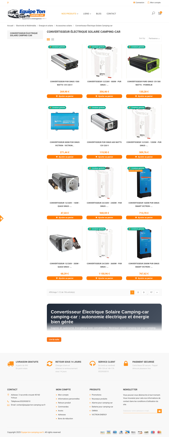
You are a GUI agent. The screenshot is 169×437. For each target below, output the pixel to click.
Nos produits (69, 13)
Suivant (157, 292)
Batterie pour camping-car (102, 407)
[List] (52, 39)
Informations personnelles (69, 399)
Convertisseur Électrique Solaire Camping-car (24, 34)
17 (151, 292)
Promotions (96, 395)
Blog (98, 13)
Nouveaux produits (99, 399)
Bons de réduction (65, 419)
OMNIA (95, 411)
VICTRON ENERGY (99, 415)
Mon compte (63, 389)
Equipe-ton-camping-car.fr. (32, 432)
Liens (86, 13)
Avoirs (60, 411)
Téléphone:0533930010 (20, 401)
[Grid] (48, 39)
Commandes (63, 407)
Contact (111, 13)
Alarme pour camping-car (102, 403)
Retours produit (64, 403)
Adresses (62, 415)
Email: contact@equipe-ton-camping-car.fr (28, 405)
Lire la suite (54, 339)
